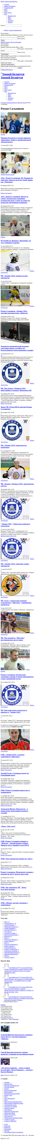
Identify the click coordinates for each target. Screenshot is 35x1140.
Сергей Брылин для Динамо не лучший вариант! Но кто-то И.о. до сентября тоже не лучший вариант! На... (19, 980)
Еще (5, 14)
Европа (10, 22)
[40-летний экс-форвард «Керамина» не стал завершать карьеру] (15, 235)
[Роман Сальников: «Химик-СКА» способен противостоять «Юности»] (15, 306)
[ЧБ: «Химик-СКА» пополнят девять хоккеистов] (15, 559)
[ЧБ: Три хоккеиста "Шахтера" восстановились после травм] (15, 633)
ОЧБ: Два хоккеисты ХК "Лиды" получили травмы (14, 888)
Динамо (6, 4)
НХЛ (5, 11)
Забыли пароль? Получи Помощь (11, 42)
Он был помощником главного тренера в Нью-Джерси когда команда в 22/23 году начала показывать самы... (18, 971)
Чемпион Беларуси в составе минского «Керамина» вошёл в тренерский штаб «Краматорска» (16, 140)
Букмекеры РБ (8, 8)
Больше (3, 1004)
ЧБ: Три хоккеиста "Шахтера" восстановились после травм (13, 639)
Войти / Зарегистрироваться (13, 30)
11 (1, 850)
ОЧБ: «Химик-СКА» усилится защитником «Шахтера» (12, 756)
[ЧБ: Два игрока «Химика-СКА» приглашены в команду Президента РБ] (15, 383)
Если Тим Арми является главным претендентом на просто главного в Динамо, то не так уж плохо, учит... (18, 990)
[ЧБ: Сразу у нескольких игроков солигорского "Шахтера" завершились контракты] (15, 595)
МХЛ (9, 19)
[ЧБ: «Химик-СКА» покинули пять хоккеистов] (15, 271)
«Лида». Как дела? (8, 826)
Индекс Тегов (22, 102)
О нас (6, 1124)
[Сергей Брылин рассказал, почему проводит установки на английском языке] (5, 1049)
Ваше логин (21, 52)
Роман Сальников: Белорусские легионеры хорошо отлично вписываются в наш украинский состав (17, 677)
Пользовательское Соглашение (13, 1132)
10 (1, 355)
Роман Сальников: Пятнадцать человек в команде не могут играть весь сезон (17, 873)
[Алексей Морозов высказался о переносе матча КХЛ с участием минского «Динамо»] (5, 1031)
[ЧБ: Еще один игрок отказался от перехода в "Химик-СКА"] (15, 705)
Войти (3, 1)
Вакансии (7, 1127)
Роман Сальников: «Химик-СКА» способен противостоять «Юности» (14, 312)
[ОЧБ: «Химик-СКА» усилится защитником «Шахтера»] (15, 749)
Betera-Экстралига (10, 6)
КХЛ (5, 9)
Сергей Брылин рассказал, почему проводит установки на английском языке (17, 1053)
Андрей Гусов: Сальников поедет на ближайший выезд (15, 774)
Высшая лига (12, 16)
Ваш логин (21, 36)
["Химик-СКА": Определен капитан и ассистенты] (15, 519)
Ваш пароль (21, 38)
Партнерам (7, 1129)
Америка (10, 20)
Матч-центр (8, 12)
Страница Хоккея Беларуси (9, 102)
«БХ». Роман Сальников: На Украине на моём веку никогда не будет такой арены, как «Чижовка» (17, 180)
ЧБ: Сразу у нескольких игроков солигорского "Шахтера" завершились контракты (16, 603)
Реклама (6, 1130)
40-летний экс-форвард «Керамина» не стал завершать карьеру (16, 242)
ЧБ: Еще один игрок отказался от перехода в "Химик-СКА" (14, 711)
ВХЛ (9, 17)
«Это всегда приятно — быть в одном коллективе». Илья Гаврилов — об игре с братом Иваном (17, 1070)
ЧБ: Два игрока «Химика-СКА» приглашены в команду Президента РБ (16, 389)
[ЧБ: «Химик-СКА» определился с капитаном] (15, 440)
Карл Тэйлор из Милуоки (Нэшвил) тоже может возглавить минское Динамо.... (19, 999)
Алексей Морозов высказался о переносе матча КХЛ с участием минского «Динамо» (16, 1037)
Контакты (16, 1019)
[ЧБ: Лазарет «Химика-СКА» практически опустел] (15, 479)
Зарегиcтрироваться (11, 1)
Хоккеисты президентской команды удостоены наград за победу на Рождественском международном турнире (17, 348)
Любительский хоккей (7, 174)
